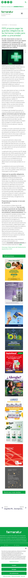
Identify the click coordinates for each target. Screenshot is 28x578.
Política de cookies (7, 576)
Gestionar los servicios (14, 561)
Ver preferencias (14, 573)
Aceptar (14, 565)
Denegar (14, 569)
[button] (26, 548)
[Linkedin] (11, 2)
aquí (20, 244)
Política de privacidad (15, 576)
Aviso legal (23, 576)
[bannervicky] (14, 478)
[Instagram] (8, 2)
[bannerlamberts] (14, 270)
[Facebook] (2, 2)
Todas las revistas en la (12, 6)
